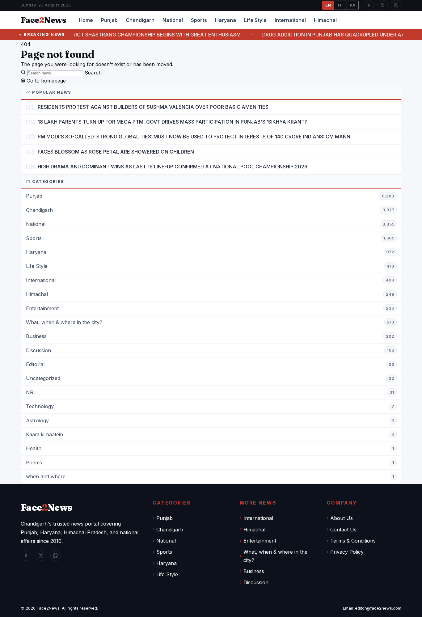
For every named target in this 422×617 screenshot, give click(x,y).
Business (253, 571)
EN (328, 4)
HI (340, 4)
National (172, 20)
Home (86, 20)
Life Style (255, 20)
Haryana (225, 20)
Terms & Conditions (353, 541)
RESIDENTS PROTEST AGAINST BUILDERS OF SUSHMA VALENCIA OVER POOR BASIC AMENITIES (153, 107)
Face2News (48, 608)
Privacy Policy (347, 552)
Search (93, 73)
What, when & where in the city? (275, 556)
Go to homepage (45, 81)
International (290, 20)
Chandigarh (140, 20)
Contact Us (343, 529)
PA (353, 4)
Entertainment (259, 541)
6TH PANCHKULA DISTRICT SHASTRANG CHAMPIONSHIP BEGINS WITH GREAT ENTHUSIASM (114, 35)
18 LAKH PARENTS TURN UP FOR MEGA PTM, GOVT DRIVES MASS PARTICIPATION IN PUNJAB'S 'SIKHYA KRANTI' (172, 122)
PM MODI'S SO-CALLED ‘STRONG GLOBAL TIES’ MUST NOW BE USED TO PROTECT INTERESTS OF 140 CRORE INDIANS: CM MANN (194, 136)
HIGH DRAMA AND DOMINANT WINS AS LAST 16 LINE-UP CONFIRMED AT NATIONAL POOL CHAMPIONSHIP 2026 (172, 166)
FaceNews (46, 507)
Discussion (255, 582)
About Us (341, 518)
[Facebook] (369, 5)
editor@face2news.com (378, 608)
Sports (199, 20)
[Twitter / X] (382, 5)
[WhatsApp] (396, 5)
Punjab (109, 20)
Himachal (325, 20)
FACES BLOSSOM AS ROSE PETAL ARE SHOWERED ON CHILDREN (116, 152)
